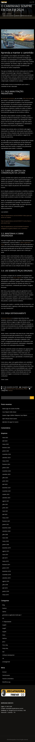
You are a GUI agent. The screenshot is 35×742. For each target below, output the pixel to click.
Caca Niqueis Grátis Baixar (9, 412)
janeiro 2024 (5, 467)
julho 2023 (5, 477)
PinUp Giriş (5, 648)
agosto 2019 (5, 551)
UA (3, 658)
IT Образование (6, 621)
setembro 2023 (6, 474)
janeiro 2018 (5, 591)
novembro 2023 (6, 471)
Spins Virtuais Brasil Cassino (9, 418)
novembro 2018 (6, 574)
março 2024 (5, 461)
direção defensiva (6, 318)
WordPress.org (6, 682)
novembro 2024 (6, 454)
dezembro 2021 (6, 487)
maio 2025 (5, 437)
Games (4, 611)
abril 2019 (4, 558)
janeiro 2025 (5, 451)
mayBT (4, 628)
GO (3, 618)
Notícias (9, 14)
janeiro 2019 (5, 568)
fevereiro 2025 (6, 447)
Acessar (4, 672)
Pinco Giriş (5, 645)
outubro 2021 (6, 494)
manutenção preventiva (8, 98)
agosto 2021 (5, 501)
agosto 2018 (5, 581)
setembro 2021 (6, 497)
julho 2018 (5, 584)
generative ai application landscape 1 (12, 615)
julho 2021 (5, 504)
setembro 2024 (6, 457)
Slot (3, 651)
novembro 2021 (6, 491)
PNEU (25, 389)
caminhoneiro (10, 389)
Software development (8, 655)
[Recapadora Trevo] (17, 2)
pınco (3, 641)
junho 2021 (5, 507)
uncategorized (6, 662)
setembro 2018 (6, 578)
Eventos (4, 608)
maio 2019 (5, 554)
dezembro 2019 (6, 548)
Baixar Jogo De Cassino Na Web (10, 408)
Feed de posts (6, 675)
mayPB (4, 631)
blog (3, 605)
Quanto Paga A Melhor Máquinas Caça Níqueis (14, 415)
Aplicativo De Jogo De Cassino (10, 422)
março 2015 (5, 594)
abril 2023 (4, 484)
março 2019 (5, 561)
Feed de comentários (8, 678)
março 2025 (5, 444)
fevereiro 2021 (6, 521)
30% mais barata (27, 98)
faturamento (19, 389)
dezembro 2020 (6, 528)
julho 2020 (5, 534)
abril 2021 (4, 514)
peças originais (17, 277)
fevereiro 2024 (6, 464)
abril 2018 (4, 588)
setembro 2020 (6, 531)
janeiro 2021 (5, 524)
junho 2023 (5, 481)
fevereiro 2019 (6, 564)
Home (3, 14)
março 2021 (5, 518)
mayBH (4, 625)
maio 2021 (5, 511)
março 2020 (5, 541)
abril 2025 (4, 441)
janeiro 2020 (5, 544)
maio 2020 (5, 538)
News (3, 635)
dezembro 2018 (6, 571)
